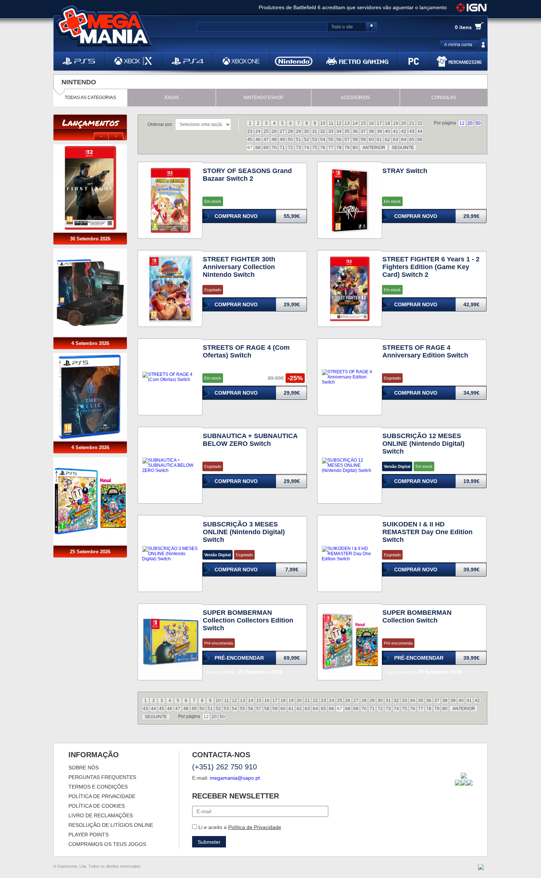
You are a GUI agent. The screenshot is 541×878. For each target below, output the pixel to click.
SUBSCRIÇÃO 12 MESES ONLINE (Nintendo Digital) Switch (423, 443)
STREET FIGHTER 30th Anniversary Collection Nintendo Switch (239, 266)
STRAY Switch (404, 170)
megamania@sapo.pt (235, 778)
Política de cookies (96, 806)
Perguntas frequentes (102, 777)
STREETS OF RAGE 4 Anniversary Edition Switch (425, 351)
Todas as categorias (90, 97)
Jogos (171, 97)
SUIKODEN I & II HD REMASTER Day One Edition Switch (427, 532)
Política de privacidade (101, 796)
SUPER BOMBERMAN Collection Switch (417, 616)
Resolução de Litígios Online (110, 825)
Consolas (443, 97)
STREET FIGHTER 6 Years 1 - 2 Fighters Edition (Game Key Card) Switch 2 (431, 266)
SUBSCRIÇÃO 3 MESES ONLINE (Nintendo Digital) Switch (244, 532)
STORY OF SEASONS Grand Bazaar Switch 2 (247, 174)
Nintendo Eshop (263, 97)
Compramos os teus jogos (107, 844)
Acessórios (355, 97)
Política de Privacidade (254, 827)
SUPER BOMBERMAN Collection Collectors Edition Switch (248, 620)
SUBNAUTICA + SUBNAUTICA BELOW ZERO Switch (250, 439)
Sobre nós (83, 768)
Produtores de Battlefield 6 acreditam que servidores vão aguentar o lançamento (353, 7)
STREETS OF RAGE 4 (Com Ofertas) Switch (246, 351)
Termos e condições (98, 787)
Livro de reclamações (100, 815)
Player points (88, 835)
